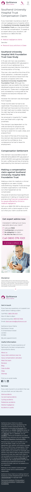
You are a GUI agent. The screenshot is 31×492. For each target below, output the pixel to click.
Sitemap (4, 373)
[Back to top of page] (15, 289)
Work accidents (6, 394)
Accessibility (5, 483)
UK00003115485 (6, 477)
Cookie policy (20, 482)
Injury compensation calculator (11, 358)
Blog (2, 365)
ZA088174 (4, 435)
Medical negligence (7, 405)
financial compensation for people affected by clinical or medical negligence (14, 201)
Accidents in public (7, 407)
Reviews (4, 363)
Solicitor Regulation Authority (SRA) (14, 439)
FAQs (3, 371)
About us (4, 352)
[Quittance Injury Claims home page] (9, 3)
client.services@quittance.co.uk (16, 321)
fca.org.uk (20, 428)
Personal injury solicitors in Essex (14, 45)
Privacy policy (19, 480)
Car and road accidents (8, 397)
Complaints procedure (8, 482)
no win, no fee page (19, 458)
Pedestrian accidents (8, 402)
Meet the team (6, 360)
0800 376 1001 (16, 238)
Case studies (5, 368)
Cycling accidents (7, 399)
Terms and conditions (7, 480)
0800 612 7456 (18, 319)
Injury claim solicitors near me (11, 355)
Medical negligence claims (12, 39)
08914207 (6, 434)
